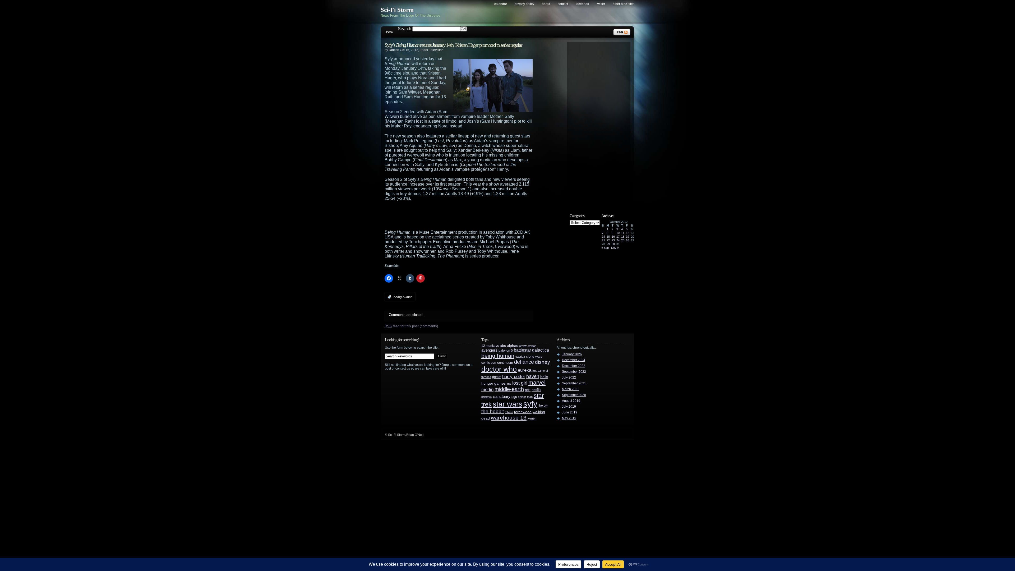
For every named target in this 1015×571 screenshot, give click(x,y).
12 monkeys (490, 346)
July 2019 (569, 406)
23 (613, 240)
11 (622, 232)
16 (613, 236)
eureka (524, 370)
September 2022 (574, 372)
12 (627, 232)
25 (622, 240)
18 (622, 236)
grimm (496, 377)
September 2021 (574, 383)
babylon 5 (506, 350)
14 (603, 236)
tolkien (509, 412)
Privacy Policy (524, 4)
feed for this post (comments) (411, 326)
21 (603, 240)
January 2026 (572, 354)
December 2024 (573, 360)
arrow (523, 345)
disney (542, 362)
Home (389, 32)
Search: (405, 28)
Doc (392, 50)
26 (627, 240)
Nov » (615, 247)
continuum (505, 363)
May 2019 (569, 418)
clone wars (534, 356)
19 (627, 236)
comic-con (488, 362)
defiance (524, 362)
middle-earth (509, 389)
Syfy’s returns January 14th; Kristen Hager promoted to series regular (453, 45)
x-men (532, 418)
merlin (487, 389)
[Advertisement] (469, 215)
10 (618, 232)
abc (503, 345)
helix (544, 377)
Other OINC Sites (623, 4)
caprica (520, 356)
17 (618, 236)
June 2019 (569, 412)
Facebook (582, 4)
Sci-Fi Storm (397, 10)
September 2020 (574, 395)
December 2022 (573, 366)
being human (403, 297)
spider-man (525, 396)
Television (436, 50)
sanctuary (501, 396)
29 (608, 244)
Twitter (601, 4)
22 (608, 240)
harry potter (513, 376)
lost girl (519, 383)
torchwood (523, 412)
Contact (563, 4)
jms (509, 383)
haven (532, 376)
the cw (543, 405)
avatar (532, 345)
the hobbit (492, 411)
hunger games (493, 383)
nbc (527, 390)
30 (613, 244)
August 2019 (571, 401)
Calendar (500, 4)
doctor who (499, 369)
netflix (536, 390)
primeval (486, 396)
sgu (514, 397)
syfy (530, 403)
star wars (507, 404)
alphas (512, 346)
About (546, 4)
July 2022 (569, 377)
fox (534, 370)
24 (618, 240)
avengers (489, 350)
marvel (537, 382)
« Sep (605, 247)
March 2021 (570, 389)
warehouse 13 (509, 418)
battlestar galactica (531, 350)
